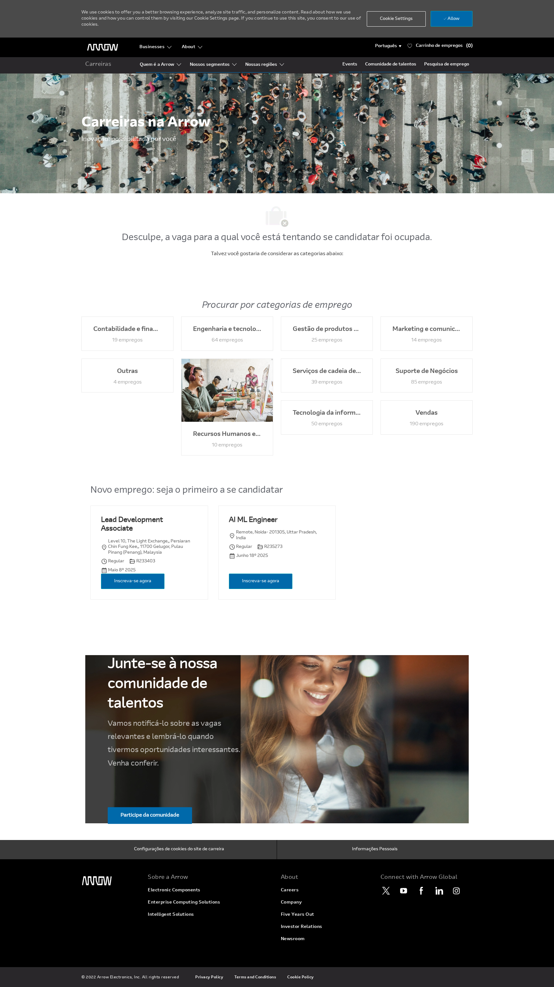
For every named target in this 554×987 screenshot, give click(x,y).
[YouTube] (403, 890)
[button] (388, 46)
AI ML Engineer (253, 520)
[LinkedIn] (438, 890)
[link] (110, 881)
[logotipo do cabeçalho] (103, 47)
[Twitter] (386, 890)
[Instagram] (456, 890)
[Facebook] (421, 890)
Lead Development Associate (132, 525)
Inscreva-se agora (132, 581)
